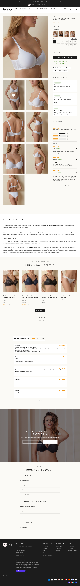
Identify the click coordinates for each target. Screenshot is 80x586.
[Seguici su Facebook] (36, 320)
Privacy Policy (71, 546)
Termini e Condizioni (72, 550)
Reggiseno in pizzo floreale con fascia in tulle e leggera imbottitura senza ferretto (49, 297)
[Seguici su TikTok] (43, 320)
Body (64, 8)
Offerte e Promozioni (40, 8)
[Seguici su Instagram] (40, 320)
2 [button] (63, 185)
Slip (59, 8)
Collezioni (25, 10)
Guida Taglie (35, 10)
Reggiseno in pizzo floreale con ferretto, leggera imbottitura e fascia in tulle (30, 297)
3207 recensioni (40, 338)
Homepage (45, 546)
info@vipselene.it (20, 555)
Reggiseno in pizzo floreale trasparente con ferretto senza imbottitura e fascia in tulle (9, 297)
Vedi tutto (40, 310)
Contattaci (58, 548)
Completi (17, 10)
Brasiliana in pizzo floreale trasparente (66, 296)
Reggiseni (52, 8)
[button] (56, 22)
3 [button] (65, 185)
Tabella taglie (74, 38)
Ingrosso (58, 550)
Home (15, 8)
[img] (56, 146)
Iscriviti (50, 441)
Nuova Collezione (25, 8)
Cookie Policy (71, 548)
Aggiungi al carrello (65, 57)
